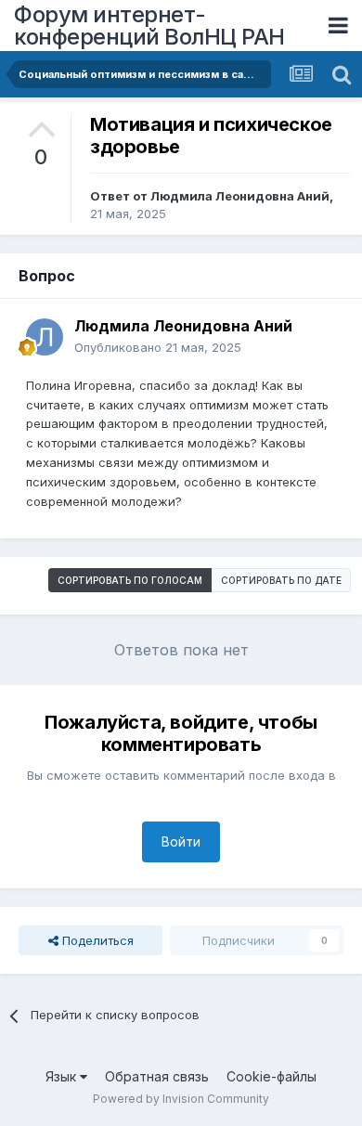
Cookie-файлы (271, 1076)
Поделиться (96, 940)
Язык (62, 1076)
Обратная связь (157, 1076)
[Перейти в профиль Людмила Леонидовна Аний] (44, 337)
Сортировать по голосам (130, 580)
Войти (181, 841)
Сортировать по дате (281, 580)
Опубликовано (157, 347)
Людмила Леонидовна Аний (240, 195)
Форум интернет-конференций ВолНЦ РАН (149, 25)
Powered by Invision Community (181, 1099)
